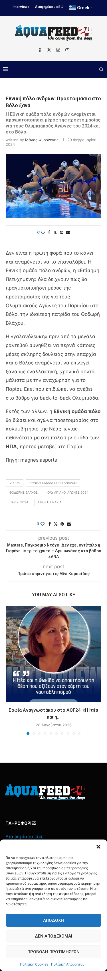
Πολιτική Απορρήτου (67, 964)
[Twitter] (49, 50)
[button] (98, 847)
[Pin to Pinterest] (61, 232)
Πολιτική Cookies (34, 964)
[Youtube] (67, 50)
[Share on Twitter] (55, 232)
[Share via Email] (68, 232)
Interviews (21, 7)
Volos (14, 483)
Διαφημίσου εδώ (49, 7)
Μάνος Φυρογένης (41, 139)
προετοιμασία (49, 502)
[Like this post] (43, 232)
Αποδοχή (53, 920)
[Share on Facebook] (49, 232)
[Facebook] (40, 50)
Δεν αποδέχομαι (53, 936)
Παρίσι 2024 (18, 502)
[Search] (101, 69)
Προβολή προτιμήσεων (53, 951)
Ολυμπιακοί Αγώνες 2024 (67, 493)
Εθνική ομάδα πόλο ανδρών (52, 483)
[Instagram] (58, 50)
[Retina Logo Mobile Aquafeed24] (45, 792)
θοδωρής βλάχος (23, 493)
